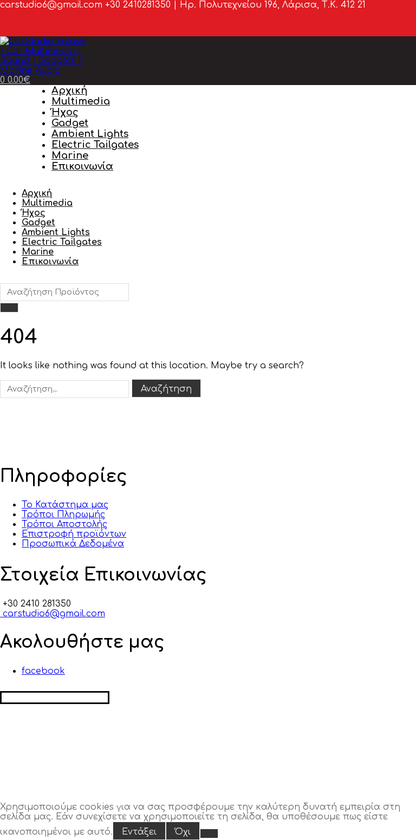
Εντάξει (139, 832)
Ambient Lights (89, 133)
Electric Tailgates (95, 144)
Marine (69, 155)
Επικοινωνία (82, 166)
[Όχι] (209, 833)
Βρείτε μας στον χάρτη (55, 697)
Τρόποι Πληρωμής (63, 514)
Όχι (183, 832)
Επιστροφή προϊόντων (74, 534)
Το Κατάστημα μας (65, 505)
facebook (43, 671)
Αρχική (69, 90)
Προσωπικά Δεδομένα (73, 544)
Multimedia (80, 101)
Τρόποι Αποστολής (64, 524)
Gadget (69, 123)
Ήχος (65, 112)
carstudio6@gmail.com (52, 613)
